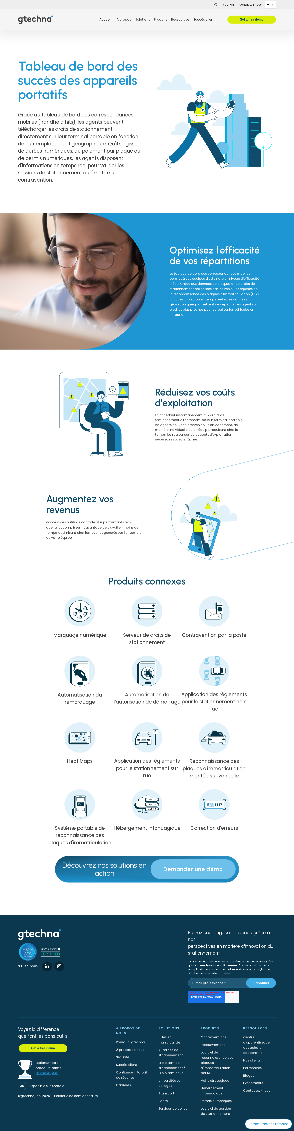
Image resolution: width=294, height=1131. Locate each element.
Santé (163, 1101)
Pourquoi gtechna (130, 1042)
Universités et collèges (169, 1083)
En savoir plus (47, 1073)
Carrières (123, 1085)
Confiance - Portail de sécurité (131, 1075)
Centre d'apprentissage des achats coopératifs (256, 1045)
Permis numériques (216, 1101)
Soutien (228, 5)
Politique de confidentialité (76, 1096)
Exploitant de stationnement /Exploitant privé (171, 1067)
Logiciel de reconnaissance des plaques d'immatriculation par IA (217, 1062)
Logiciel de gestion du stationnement (216, 1111)
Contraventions (213, 1037)
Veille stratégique (215, 1080)
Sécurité (122, 1057)
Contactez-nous (256, 1090)
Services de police (172, 1108)
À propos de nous (130, 1050)
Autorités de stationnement (170, 1052)
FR (268, 4)
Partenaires (252, 1068)
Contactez (250, 5)
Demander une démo (193, 869)
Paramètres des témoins (268, 1124)
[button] (123, 19)
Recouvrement (213, 1045)
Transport (166, 1093)
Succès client (204, 19)
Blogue (248, 1075)
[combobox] (270, 5)
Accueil (105, 19)
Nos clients (252, 1060)
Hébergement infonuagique (212, 1091)
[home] (57, 19)
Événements (253, 1083)
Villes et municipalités (169, 1040)
